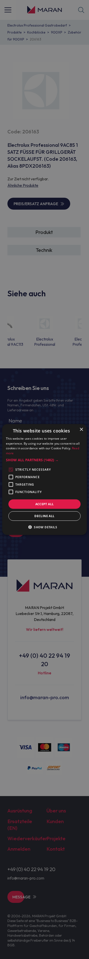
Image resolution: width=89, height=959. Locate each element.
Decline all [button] (44, 516)
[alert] (44, 479)
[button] (44, 460)
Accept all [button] (44, 504)
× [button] (81, 429)
